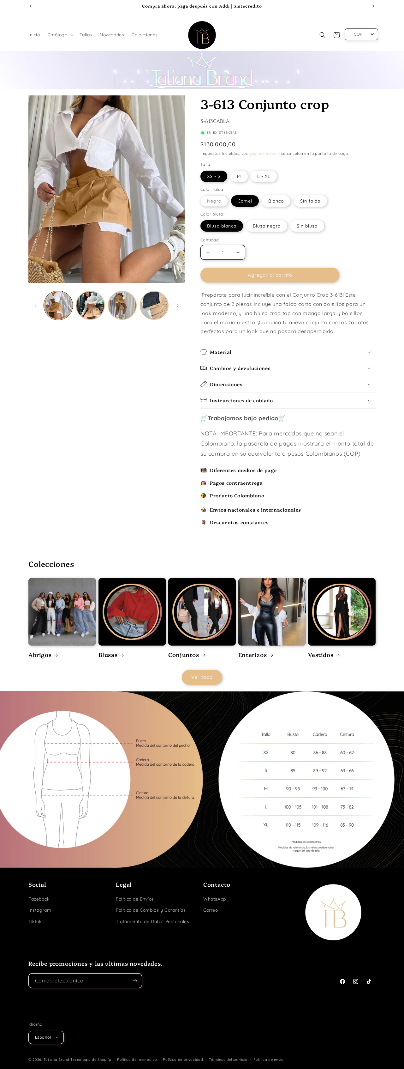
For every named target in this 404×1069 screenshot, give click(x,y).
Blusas (108, 654)
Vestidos (320, 654)
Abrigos (39, 654)
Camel (245, 201)
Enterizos (252, 654)
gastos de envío (264, 153)
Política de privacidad (183, 1059)
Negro (215, 202)
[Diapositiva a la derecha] (178, 306)
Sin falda (310, 201)
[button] (60, 34)
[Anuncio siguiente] (373, 6)
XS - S (214, 176)
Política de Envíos (135, 899)
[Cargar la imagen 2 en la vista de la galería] (90, 305)
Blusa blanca (221, 226)
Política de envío (268, 1059)
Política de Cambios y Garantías (151, 910)
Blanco (276, 201)
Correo (210, 910)
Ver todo (202, 677)
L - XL (263, 176)
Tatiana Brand (56, 1059)
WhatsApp (214, 899)
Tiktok (35, 921)
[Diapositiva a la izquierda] (35, 306)
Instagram (39, 910)
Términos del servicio (228, 1059)
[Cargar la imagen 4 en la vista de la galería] (154, 305)
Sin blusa (307, 226)
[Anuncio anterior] (31, 6)
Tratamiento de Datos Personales (152, 921)
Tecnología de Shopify (90, 1059)
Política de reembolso (137, 1059)
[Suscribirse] (135, 980)
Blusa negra (267, 226)
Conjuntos (183, 654)
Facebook (39, 899)
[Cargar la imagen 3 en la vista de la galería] (122, 305)
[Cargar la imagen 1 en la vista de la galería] (58, 305)
